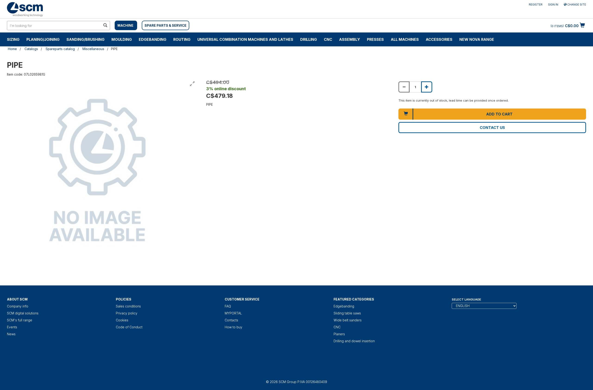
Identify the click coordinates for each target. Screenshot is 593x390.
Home (12, 49)
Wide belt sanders (348, 320)
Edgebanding (152, 39)
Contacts (231, 320)
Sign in (553, 4)
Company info (17, 306)
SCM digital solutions (22, 313)
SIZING (13, 39)
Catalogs (31, 49)
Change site (576, 4)
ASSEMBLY (349, 39)
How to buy (233, 327)
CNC (328, 39)
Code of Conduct (129, 327)
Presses (375, 39)
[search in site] (105, 25)
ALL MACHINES (405, 39)
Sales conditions (128, 306)
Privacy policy (126, 313)
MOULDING (121, 39)
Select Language (466, 299)
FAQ (228, 306)
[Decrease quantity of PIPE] (404, 87)
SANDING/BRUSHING (85, 39)
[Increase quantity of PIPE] (426, 87)
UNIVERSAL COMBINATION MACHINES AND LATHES (245, 39)
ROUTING (181, 39)
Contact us (492, 127)
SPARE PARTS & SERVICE (165, 25)
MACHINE (125, 25)
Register (536, 4)
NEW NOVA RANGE (476, 39)
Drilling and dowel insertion (354, 341)
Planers (339, 334)
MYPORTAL (233, 313)
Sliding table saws (347, 313)
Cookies (122, 320)
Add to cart (499, 114)
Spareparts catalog (60, 49)
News (11, 334)
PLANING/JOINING (43, 39)
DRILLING (308, 39)
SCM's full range (19, 320)
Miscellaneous (93, 49)
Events (12, 327)
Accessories (439, 39)
